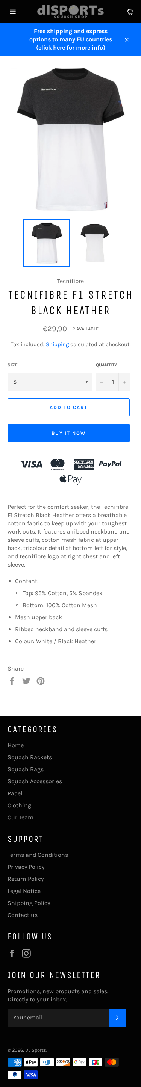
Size (13, 365)
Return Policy (26, 878)
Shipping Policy (29, 902)
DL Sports (35, 1050)
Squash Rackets (30, 757)
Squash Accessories (35, 781)
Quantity (106, 365)
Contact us (23, 914)
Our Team (20, 817)
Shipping (57, 344)
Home (16, 745)
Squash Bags (26, 769)
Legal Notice (24, 890)
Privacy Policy (26, 866)
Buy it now (69, 433)
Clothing (19, 805)
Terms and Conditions (38, 854)
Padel (15, 793)
